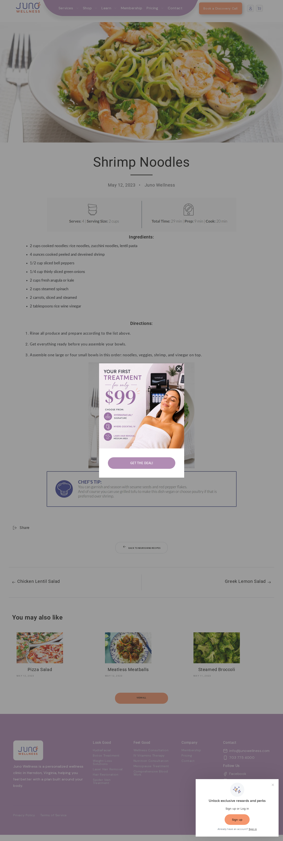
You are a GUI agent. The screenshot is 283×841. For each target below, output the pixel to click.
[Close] (179, 368)
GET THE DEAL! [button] (141, 463)
